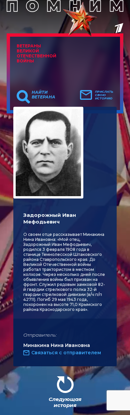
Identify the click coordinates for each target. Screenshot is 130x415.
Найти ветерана (43, 94)
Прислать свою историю (104, 95)
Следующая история (65, 402)
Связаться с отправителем (66, 353)
